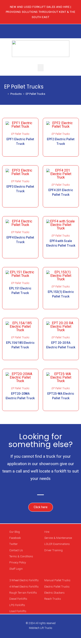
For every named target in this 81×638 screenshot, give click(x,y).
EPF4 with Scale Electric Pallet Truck (60, 243)
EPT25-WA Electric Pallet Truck (60, 396)
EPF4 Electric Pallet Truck (20, 240)
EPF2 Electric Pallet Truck (61, 141)
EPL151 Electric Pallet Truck (20, 291)
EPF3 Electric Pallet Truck (20, 189)
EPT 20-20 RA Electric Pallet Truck (60, 345)
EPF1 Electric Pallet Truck (20, 141)
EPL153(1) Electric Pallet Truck (61, 294)
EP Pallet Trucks (35, 93)
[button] (41, 67)
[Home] (5, 93)
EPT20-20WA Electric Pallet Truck (20, 396)
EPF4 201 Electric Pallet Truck (60, 192)
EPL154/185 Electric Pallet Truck (20, 345)
